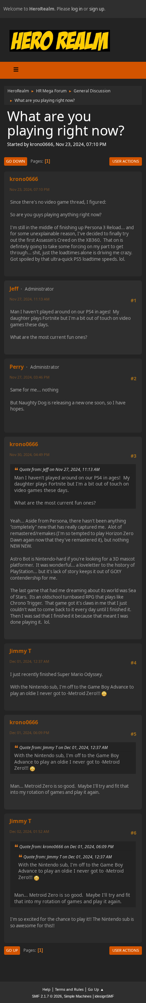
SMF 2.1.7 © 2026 (47, 996)
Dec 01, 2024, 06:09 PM (29, 732)
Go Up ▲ (96, 989)
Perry (17, 366)
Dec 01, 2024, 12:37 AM (29, 661)
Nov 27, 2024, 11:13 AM (30, 299)
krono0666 (24, 179)
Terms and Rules (69, 989)
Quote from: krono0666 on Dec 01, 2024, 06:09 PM (66, 847)
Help (46, 989)
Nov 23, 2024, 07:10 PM (30, 189)
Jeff (14, 288)
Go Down (15, 161)
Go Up (12, 950)
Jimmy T (20, 651)
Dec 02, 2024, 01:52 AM (29, 831)
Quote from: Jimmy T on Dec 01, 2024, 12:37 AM (63, 747)
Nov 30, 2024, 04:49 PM (30, 454)
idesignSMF (104, 996)
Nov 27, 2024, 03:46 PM (30, 377)
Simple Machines (78, 996)
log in (77, 9)
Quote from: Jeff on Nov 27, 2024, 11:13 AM (59, 469)
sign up (96, 9)
